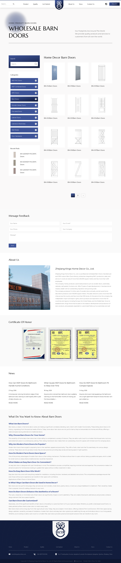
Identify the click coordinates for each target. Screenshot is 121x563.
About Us (71, 4)
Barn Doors (24, 99)
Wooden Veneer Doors (24, 105)
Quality (35, 4)
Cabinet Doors (24, 117)
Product (25, 4)
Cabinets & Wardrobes (24, 124)
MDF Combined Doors (24, 87)
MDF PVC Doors (24, 80)
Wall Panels (24, 130)
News (81, 4)
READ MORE (13, 403)
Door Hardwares (24, 136)
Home (11, 23)
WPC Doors (24, 93)
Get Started (46, 4)
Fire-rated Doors (24, 111)
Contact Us (90, 4)
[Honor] (34, 344)
